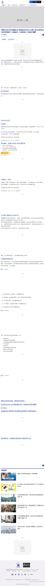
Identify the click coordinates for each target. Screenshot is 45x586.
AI (27, 5)
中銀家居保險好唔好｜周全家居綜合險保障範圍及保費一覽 (30, 495)
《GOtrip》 (32, 569)
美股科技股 (22, 5)
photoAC (25, 87)
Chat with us (31, 581)
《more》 (19, 570)
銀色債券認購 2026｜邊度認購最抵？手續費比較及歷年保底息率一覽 (30, 506)
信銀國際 (4, 39)
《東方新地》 (14, 570)
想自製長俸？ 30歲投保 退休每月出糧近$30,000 (16, 438)
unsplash (20, 87)
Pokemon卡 (14, 5)
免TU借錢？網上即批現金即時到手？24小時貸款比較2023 (30, 485)
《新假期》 (27, 569)
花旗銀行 (3, 126)
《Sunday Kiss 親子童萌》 (26, 570)
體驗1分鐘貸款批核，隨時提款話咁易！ (13, 401)
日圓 (9, 5)
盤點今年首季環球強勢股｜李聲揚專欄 (27, 473)
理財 (2, 36)
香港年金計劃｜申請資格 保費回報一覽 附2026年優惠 (30, 527)
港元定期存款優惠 (6, 60)
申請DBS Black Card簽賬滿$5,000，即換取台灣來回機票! (19, 404)
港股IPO (4, 5)
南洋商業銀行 (26, 62)
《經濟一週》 (34, 570)
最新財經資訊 (33, 5)
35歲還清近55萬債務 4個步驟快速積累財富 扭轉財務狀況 (19, 411)
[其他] (43, 34)
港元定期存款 (11, 39)
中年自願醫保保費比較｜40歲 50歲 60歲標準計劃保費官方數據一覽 (30, 517)
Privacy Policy (41, 581)
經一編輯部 (3, 34)
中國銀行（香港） (5, 182)
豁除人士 (5, 349)
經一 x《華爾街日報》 (36, 1)
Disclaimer (36, 581)
